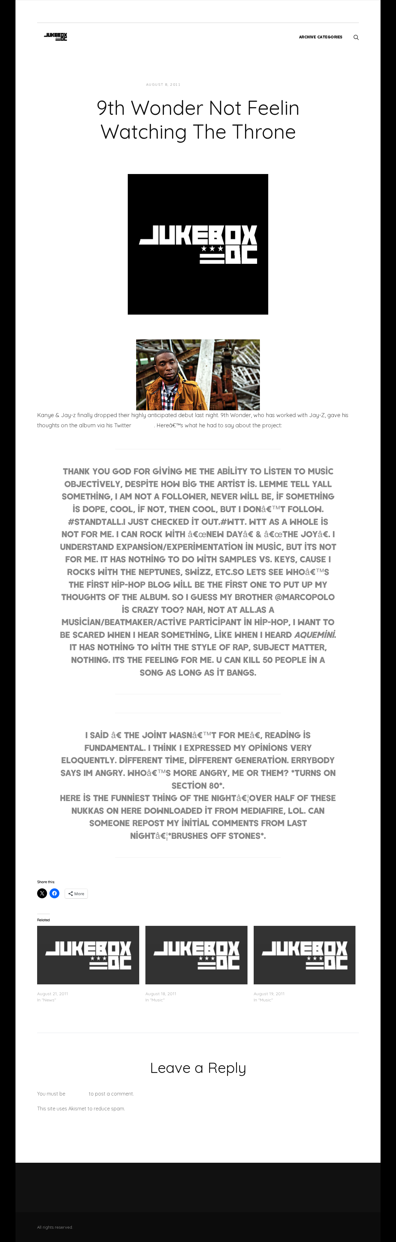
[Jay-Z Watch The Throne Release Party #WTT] (305, 955)
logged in (77, 1094)
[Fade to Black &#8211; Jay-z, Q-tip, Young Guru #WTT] (196, 955)
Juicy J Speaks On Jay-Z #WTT (69, 987)
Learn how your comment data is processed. (177, 1108)
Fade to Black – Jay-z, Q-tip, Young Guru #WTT (193, 987)
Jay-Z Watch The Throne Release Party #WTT (301, 987)
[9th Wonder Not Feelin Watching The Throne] (198, 244)
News (239, 85)
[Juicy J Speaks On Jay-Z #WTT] (88, 955)
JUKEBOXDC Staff (206, 85)
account (142, 425)
